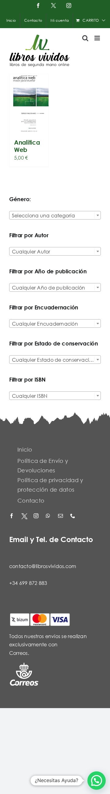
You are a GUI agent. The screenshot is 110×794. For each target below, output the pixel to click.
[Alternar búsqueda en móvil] (85, 38)
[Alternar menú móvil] (97, 38)
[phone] (73, 516)
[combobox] (55, 215)
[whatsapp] (49, 516)
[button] (96, 780)
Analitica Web (27, 146)
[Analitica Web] (29, 103)
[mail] (61, 516)
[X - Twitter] (24, 516)
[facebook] (12, 516)
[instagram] (37, 516)
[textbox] (55, 215)
